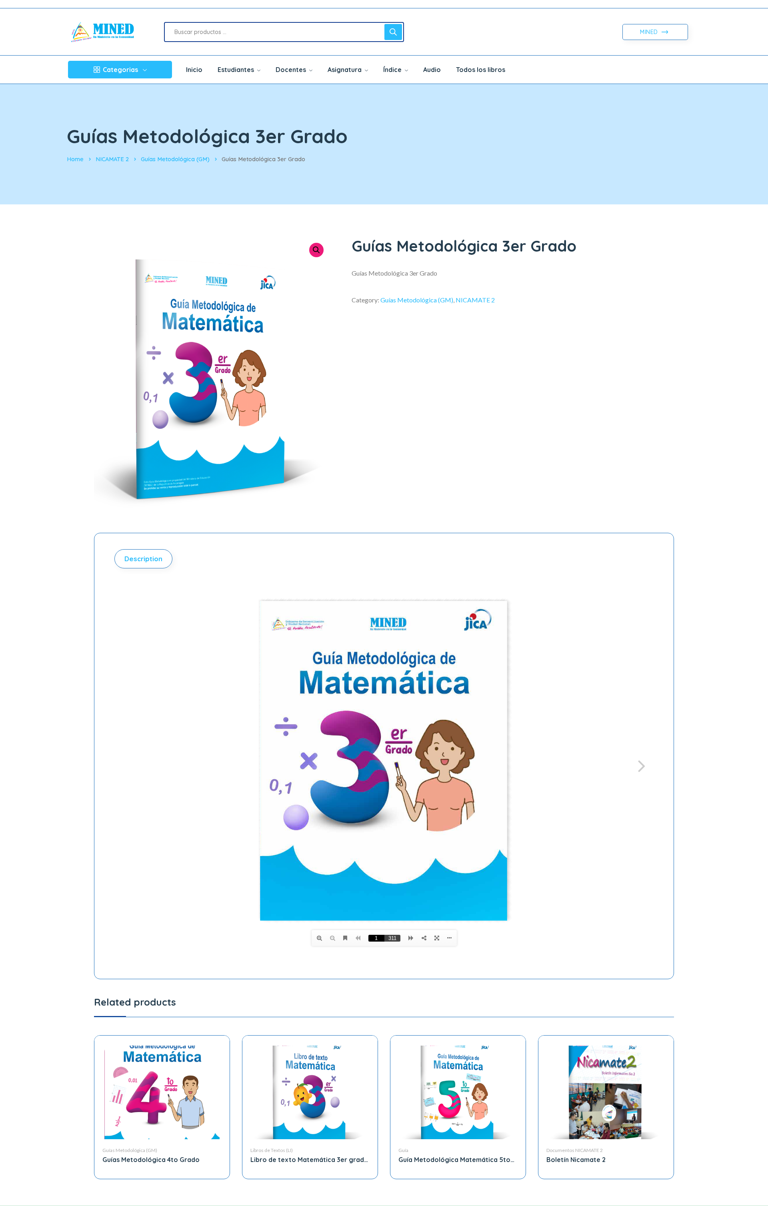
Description (143, 558)
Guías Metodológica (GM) (175, 159)
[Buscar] (393, 32)
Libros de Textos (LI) (271, 1150)
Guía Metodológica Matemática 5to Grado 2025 (454, 1160)
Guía (403, 1150)
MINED (650, 32)
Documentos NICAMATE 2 (574, 1150)
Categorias (120, 70)
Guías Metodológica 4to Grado (151, 1160)
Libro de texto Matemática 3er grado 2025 (309, 1160)
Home (75, 159)
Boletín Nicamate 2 (576, 1160)
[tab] (144, 558)
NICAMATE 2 (112, 159)
